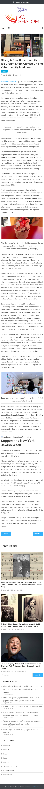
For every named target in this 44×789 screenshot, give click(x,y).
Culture (4, 71)
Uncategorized (8, 770)
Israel (5, 754)
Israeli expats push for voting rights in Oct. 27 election (20, 731)
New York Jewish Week (9, 82)
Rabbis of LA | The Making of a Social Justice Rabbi (22, 706)
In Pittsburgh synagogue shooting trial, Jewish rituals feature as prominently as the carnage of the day (38, 534)
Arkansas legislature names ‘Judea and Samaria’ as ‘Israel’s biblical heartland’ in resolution (8, 534)
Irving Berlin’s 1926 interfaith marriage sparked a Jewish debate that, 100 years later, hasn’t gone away (21, 584)
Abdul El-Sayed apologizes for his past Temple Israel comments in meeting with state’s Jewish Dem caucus (23, 689)
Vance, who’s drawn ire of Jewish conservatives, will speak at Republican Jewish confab (22, 722)
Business (6, 746)
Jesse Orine (18, 75)
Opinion (6, 762)
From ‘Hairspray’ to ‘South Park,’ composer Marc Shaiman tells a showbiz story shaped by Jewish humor (21, 666)
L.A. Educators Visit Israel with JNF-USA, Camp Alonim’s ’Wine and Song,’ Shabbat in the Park (20, 713)
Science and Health (10, 766)
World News (8, 774)
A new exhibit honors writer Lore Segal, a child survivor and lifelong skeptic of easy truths (20, 625)
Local (5, 758)
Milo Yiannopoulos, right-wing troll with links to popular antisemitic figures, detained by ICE (21, 699)
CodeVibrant (34, 787)
